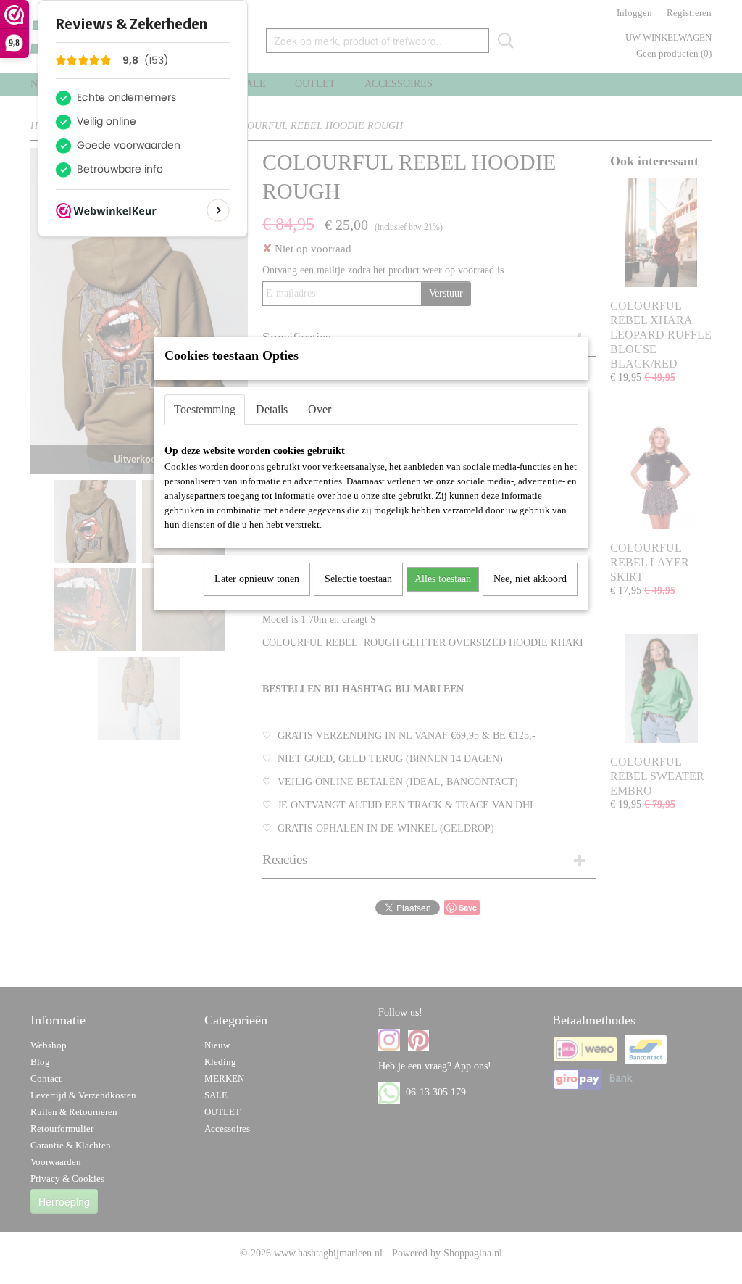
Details (272, 409)
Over (319, 409)
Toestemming (204, 409)
